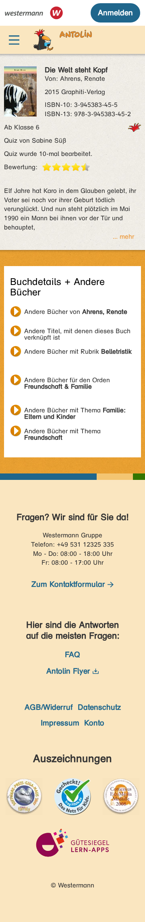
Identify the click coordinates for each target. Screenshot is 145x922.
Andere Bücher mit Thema (75, 411)
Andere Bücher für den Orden (67, 381)
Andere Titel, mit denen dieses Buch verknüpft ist (77, 332)
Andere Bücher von (75, 312)
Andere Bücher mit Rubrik (78, 351)
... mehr (123, 236)
